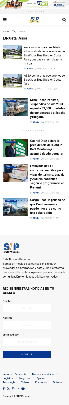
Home (6, 31)
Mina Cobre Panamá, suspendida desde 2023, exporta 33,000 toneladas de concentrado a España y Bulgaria (47, 108)
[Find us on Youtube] (23, 389)
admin (30, 69)
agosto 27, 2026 (51, 218)
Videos (25, 382)
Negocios (24, 378)
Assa (22, 31)
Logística (8, 378)
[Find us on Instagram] (13, 389)
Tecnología (9, 382)
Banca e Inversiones (43, 374)
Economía (20, 374)
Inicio (6, 374)
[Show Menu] (5, 20)
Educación (41, 382)
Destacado (11, 101)
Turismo (57, 382)
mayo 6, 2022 (43, 69)
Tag (14, 31)
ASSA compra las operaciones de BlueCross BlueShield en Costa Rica (44, 79)
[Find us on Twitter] (8, 389)
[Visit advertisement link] (34, 4)
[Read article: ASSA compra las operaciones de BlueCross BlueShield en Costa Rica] (12, 81)
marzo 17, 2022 (44, 89)
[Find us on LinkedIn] (18, 389)
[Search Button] (64, 20)
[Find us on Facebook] (4, 389)
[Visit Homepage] (34, 20)
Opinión (40, 378)
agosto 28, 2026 (51, 122)
